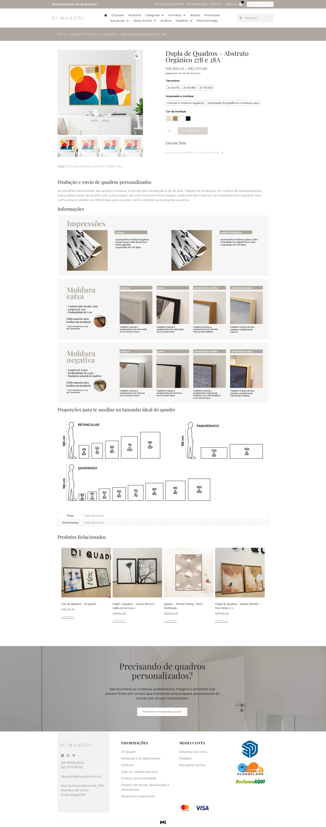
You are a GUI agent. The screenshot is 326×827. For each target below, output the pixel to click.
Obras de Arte (142, 20)
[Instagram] (68, 755)
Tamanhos (173, 80)
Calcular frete (176, 143)
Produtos (134, 15)
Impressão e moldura (180, 96)
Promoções (212, 15)
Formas (98, 166)
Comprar (193, 131)
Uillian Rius (114, 166)
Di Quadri (117, 15)
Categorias (152, 15)
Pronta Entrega (207, 20)
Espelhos (182, 20)
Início (62, 34)
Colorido (72, 166)
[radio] (173, 87)
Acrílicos (165, 20)
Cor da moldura (176, 111)
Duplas (85, 166)
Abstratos (78, 34)
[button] (137, 56)
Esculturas (118, 20)
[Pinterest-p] (73, 755)
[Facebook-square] (62, 755)
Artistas (195, 15)
